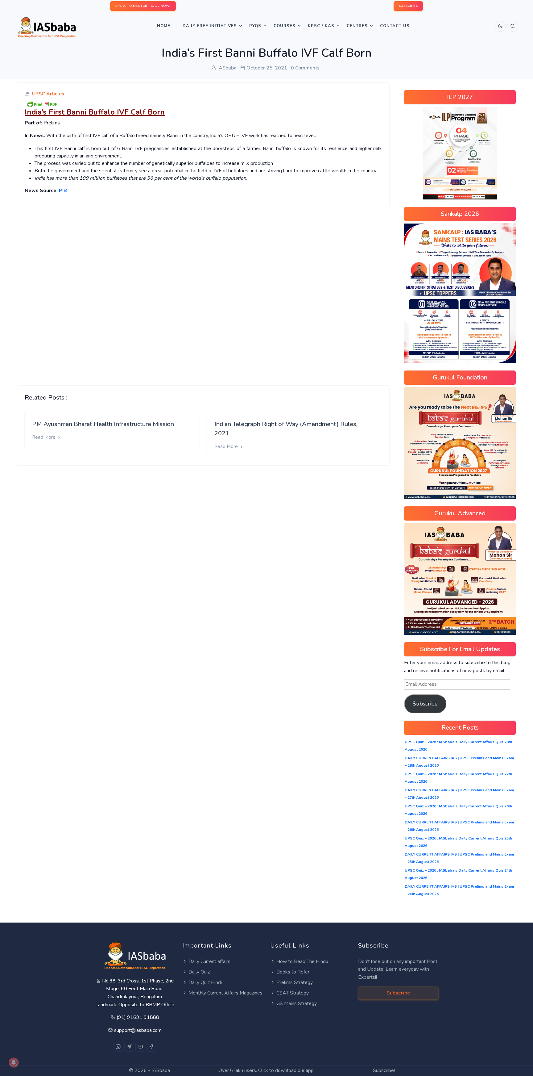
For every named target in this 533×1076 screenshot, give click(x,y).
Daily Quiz (199, 972)
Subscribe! (384, 1070)
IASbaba (160, 1070)
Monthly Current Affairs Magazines (225, 993)
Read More (44, 437)
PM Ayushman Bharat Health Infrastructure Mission (103, 424)
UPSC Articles (48, 93)
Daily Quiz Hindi (205, 982)
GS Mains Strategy (296, 1003)
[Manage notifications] (14, 1062)
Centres (357, 26)
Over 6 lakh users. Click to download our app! (266, 1070)
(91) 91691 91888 (138, 1017)
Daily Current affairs (209, 961)
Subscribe (425, 703)
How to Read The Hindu (302, 961)
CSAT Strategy (292, 993)
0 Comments (305, 68)
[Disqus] (203, 291)
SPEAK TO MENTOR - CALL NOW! (143, 6)
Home (163, 26)
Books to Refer (292, 972)
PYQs (255, 26)
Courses (284, 26)
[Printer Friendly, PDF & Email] (42, 103)
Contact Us (395, 26)
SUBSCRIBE (408, 6)
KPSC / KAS (321, 26)
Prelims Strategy (294, 982)
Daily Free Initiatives (210, 26)
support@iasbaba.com (138, 1030)
